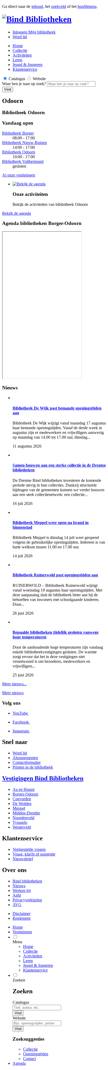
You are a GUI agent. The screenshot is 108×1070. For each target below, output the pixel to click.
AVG (17, 904)
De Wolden (22, 803)
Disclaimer (21, 913)
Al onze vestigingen (18, 175)
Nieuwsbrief (23, 859)
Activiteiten (22, 55)
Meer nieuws (13, 693)
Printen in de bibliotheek (33, 767)
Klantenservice (25, 69)
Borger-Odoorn (25, 794)
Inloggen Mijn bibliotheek (34, 32)
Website (19, 1018)
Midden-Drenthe (26, 813)
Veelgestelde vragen (29, 849)
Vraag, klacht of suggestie (34, 854)
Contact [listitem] (29, 1058)
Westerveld (22, 827)
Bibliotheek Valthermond (23, 161)
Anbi (17, 895)
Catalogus (21, 1002)
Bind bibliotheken (27, 881)
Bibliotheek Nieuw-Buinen (24, 142)
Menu (17, 942)
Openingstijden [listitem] (35, 1054)
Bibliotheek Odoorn (18, 152)
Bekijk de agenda (16, 213)
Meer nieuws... (14, 684)
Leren (17, 60)
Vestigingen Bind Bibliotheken (42, 778)
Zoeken (19, 980)
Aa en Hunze (24, 789)
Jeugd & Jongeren (27, 64)
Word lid (20, 37)
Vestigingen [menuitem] (22, 932)
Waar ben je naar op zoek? (24, 83)
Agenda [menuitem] (19, 1063)
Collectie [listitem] (30, 1049)
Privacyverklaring (27, 900)
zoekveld (58, 6)
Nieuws (19, 886)
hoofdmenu (87, 6)
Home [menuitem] (18, 927)
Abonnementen (25, 757)
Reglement (21, 918)
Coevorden (22, 799)
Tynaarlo (20, 822)
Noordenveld (23, 817)
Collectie (20, 50)
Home (28, 946)
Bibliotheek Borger (18, 133)
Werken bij (22, 890)
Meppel (19, 808)
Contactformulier (27, 762)
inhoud (37, 6)
